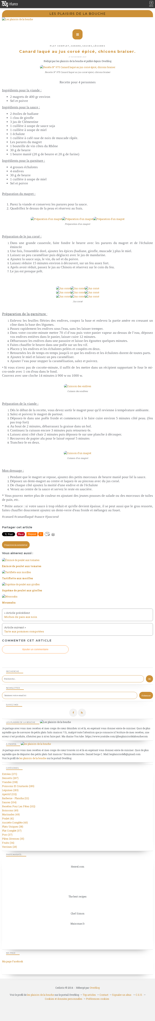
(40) (15, 822)
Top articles (89, 994)
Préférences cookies (97, 998)
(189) (18, 786)
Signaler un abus (122, 994)
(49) (10, 810)
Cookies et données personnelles (63, 998)
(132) (9, 794)
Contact (103, 994)
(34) (8, 842)
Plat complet (60, 46)
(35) (13, 838)
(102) (18, 806)
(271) (9, 774)
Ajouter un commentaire (35, 649)
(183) (10, 790)
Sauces (87, 46)
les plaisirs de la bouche (32, 758)
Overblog (95, 987)
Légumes (99, 46)
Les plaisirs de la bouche (77, 14)
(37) (12, 830)
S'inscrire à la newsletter (15, 545)
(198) (10, 782)
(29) (9, 846)
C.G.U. (139, 994)
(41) (8, 818)
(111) (15, 798)
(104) (9, 802)
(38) (12, 826)
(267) (10, 778)
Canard (76, 46)
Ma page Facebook (12, 961)
